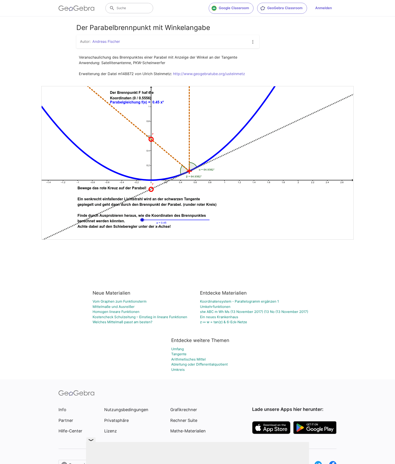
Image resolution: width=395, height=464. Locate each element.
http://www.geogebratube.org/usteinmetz (209, 73)
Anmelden (323, 8)
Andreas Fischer (106, 41)
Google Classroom (234, 8)
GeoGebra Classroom (284, 8)
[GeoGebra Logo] (76, 8)
